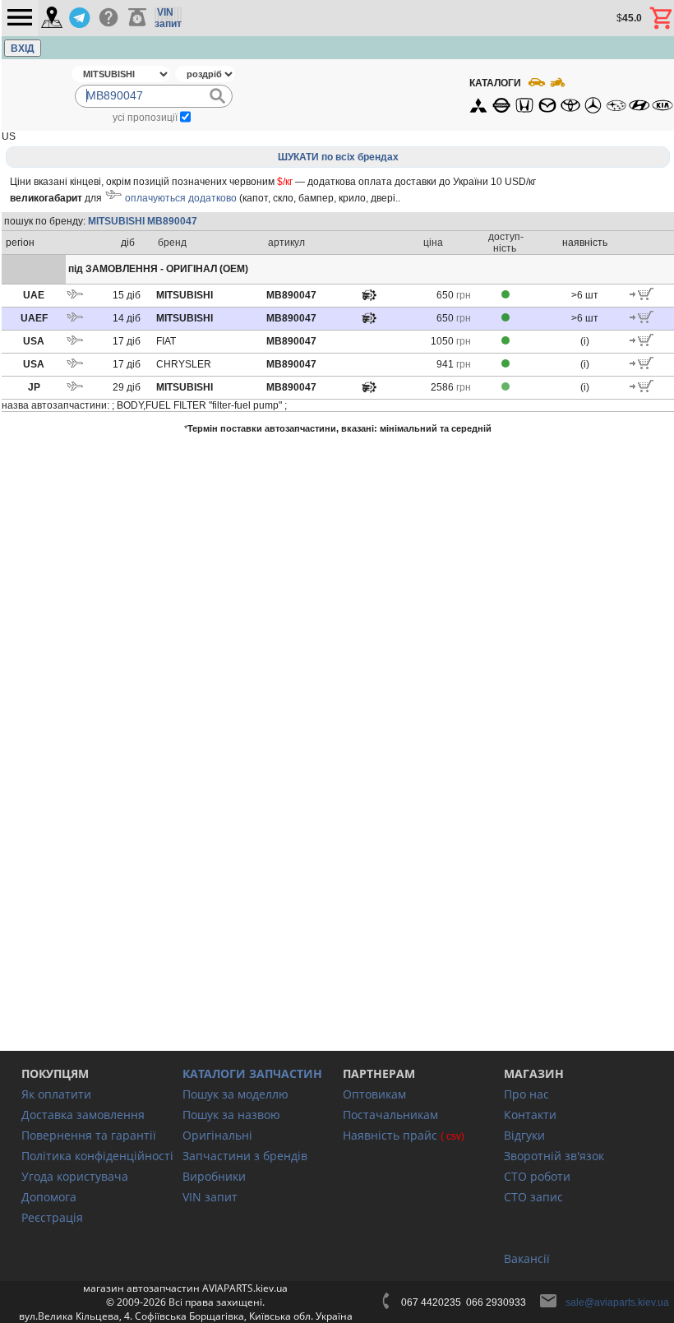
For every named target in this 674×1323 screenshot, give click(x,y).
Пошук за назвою (231, 1114)
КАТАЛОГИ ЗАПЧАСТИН (252, 1073)
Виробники (214, 1176)
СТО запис (533, 1197)
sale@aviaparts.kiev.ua (617, 1302)
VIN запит (210, 1197)
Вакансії (527, 1258)
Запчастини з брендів (244, 1155)
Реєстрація (52, 1217)
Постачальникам (390, 1114)
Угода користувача (74, 1176)
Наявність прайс (390, 1135)
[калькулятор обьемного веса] (137, 18)
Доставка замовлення (83, 1114)
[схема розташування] (369, 299)
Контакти (530, 1114)
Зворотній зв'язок (554, 1155)
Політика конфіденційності (97, 1155)
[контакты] (52, 18)
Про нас (526, 1094)
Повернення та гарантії (88, 1135)
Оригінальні (217, 1135)
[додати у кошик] (641, 297)
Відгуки (524, 1135)
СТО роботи (537, 1176)
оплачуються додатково (181, 198)
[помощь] (108, 18)
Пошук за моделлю (235, 1094)
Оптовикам (374, 1094)
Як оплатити (56, 1094)
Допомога (48, 1197)
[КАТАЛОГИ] (570, 94)
